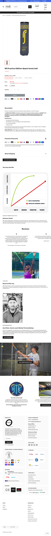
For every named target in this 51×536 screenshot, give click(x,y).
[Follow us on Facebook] (29, 445)
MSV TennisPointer (32, 482)
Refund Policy (31, 517)
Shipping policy (31, 513)
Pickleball (5, 509)
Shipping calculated (19, 83)
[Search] (30, 6)
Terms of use (30, 515)
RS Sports (7, 71)
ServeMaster (31, 479)
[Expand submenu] (3, 6)
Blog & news (30, 509)
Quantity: (7, 89)
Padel (4, 507)
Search (29, 511)
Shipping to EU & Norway (16, 0)
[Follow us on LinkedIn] (37, 445)
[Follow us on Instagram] (32, 445)
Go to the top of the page (9, 159)
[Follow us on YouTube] (34, 445)
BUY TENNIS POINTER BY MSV (25, 362)
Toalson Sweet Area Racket (34, 480)
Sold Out (15, 95)
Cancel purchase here (32, 519)
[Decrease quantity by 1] (11, 89)
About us (30, 505)
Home (4, 15)
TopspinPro (30, 477)
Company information (32, 521)
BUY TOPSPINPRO (8, 337)
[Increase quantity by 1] (18, 89)
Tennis (4, 505)
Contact (29, 507)
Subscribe (9, 442)
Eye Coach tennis (32, 475)
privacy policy (10, 444)
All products (8, 15)
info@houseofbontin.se (36, 421)
